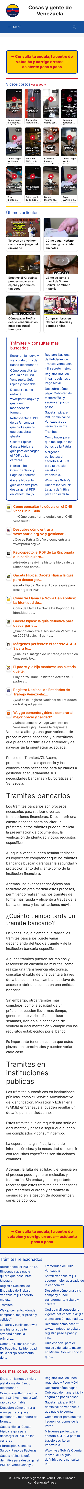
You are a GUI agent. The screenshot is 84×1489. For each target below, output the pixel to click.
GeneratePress (45, 1482)
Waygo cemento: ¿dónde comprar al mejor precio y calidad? (18, 1314)
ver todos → (38, 84)
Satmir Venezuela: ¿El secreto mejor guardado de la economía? (64, 1280)
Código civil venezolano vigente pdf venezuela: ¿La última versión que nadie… (64, 1314)
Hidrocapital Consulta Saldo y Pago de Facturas (22, 470)
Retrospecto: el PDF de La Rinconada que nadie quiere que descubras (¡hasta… (24, 427)
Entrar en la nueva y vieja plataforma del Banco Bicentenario (24, 360)
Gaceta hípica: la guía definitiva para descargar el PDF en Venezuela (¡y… (19, 1460)
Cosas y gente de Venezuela (50, 10)
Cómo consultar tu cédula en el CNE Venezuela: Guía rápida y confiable (19, 1397)
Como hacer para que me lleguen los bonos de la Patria (58, 441)
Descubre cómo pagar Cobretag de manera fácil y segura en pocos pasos (58, 398)
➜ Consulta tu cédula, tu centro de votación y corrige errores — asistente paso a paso (42, 61)
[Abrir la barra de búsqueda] (74, 27)
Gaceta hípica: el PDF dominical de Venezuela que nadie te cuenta (62, 1406)
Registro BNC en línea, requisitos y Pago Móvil (57, 378)
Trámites (51, 432)
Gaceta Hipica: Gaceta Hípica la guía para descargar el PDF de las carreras (24, 451)
